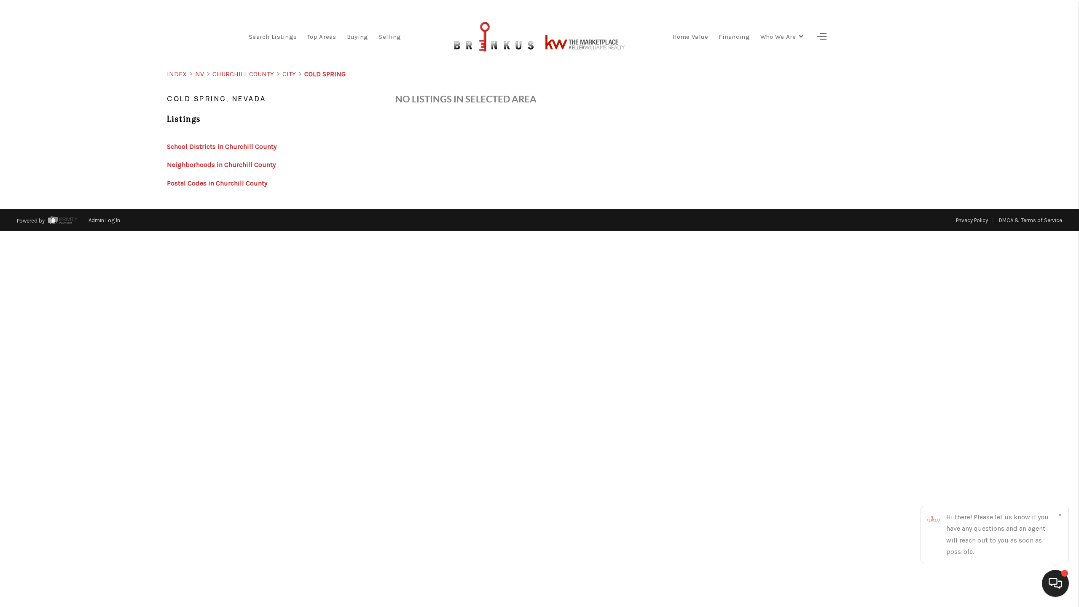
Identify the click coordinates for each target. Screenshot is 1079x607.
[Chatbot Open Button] (1055, 583)
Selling (389, 36)
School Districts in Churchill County (221, 146)
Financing (734, 36)
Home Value (690, 36)
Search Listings (273, 36)
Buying (357, 36)
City (289, 74)
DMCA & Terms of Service (1030, 220)
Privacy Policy (972, 220)
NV (199, 74)
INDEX (177, 74)
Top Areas (321, 36)
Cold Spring (325, 74)
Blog (1032, 278)
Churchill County (243, 74)
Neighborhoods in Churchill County (221, 165)
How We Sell (1009, 332)
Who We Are (778, 36)
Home (1030, 252)
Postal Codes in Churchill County (217, 183)
